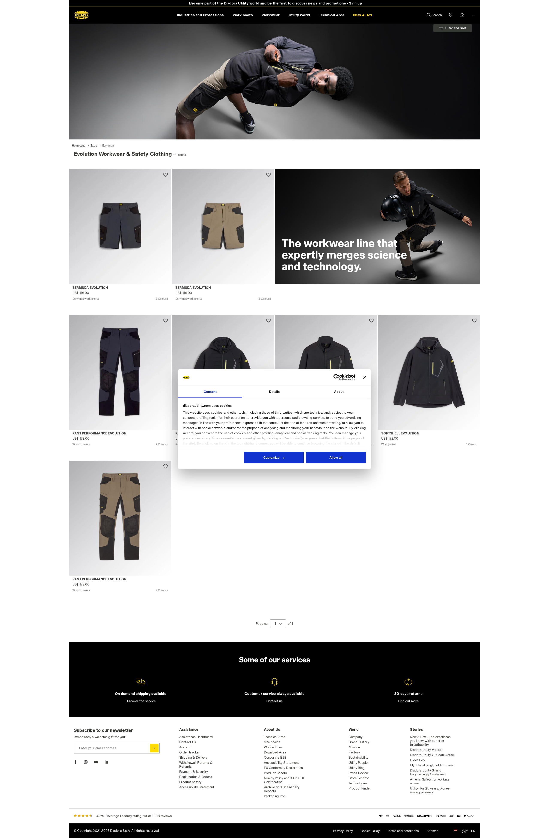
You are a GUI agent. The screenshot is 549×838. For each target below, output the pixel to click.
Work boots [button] (243, 15)
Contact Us (187, 742)
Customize (271, 457)
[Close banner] (364, 377)
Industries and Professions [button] (200, 15)
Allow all (335, 457)
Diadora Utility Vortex (425, 750)
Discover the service (141, 701)
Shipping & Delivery (193, 757)
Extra (93, 145)
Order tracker (189, 752)
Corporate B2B (275, 757)
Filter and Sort (455, 28)
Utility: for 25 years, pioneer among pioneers (430, 790)
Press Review (358, 773)
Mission (354, 747)
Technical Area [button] (331, 15)
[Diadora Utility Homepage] (82, 15)
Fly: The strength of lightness (432, 765)
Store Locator (359, 778)
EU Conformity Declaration (283, 768)
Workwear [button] (271, 15)
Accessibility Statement (196, 787)
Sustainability (358, 757)
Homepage (79, 145)
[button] (362, 15)
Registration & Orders (195, 777)
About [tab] (339, 391)
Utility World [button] (299, 15)
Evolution (108, 145)
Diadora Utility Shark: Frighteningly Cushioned (428, 772)
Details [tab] (274, 391)
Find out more (408, 701)
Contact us (274, 701)
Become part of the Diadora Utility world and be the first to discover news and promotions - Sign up (275, 3)
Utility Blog (357, 768)
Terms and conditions (403, 831)
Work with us (273, 747)
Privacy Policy (343, 831)
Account (185, 747)
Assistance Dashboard (196, 737)
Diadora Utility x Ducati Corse (432, 755)
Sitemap (433, 831)
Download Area (275, 752)
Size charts (272, 742)
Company (355, 737)
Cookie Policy (370, 831)
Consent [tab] (210, 391)
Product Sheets (275, 773)
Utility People (358, 762)
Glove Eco (417, 760)
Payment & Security (193, 771)
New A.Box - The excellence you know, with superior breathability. (430, 740)
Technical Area (274, 737)
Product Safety (190, 782)
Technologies (358, 783)
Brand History (359, 742)
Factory (354, 752)
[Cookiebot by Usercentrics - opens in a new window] (336, 377)
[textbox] (275, 624)
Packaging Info (274, 796)
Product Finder (360, 788)
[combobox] (278, 623)
